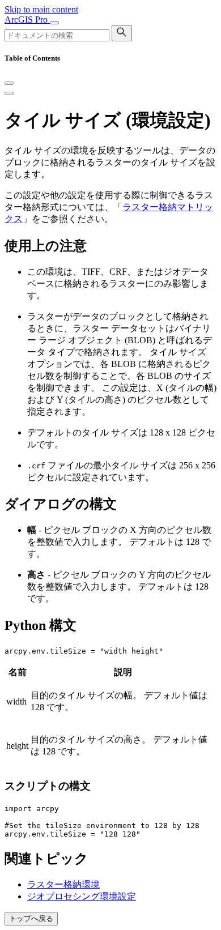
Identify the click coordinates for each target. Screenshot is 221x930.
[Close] (9, 83)
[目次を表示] (9, 93)
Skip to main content (41, 9)
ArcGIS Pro (27, 19)
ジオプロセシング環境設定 (81, 896)
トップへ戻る (31, 918)
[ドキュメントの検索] (122, 33)
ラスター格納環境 (63, 884)
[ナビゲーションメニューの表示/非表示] (54, 22)
